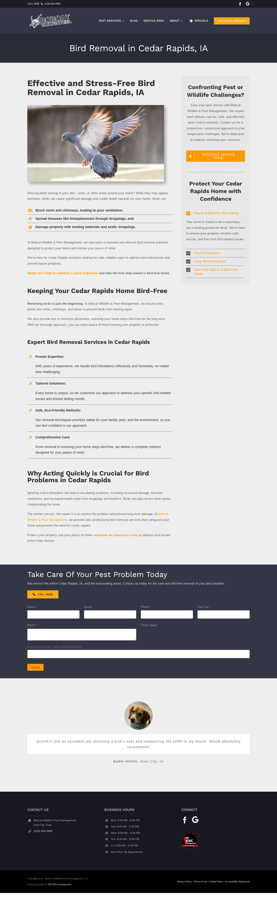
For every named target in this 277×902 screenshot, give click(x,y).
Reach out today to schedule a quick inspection (62, 273)
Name (32, 606)
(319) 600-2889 (52, 3)
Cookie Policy (216, 881)
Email (88, 606)
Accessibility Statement (237, 881)
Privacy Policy (184, 881)
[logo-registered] (51, 14)
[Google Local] (248, 3)
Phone (146, 606)
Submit (35, 667)
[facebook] (240, 4)
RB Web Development (59, 884)
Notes (32, 625)
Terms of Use (200, 881)
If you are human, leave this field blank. (55, 647)
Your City (204, 606)
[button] (215, 213)
